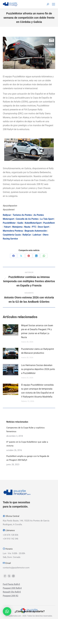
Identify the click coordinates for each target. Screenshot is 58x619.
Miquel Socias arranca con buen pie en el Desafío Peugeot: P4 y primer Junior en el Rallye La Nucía (37, 331)
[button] (7, 611)
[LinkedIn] (36, 256)
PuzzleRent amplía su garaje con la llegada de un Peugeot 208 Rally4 (27, 458)
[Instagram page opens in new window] (13, 576)
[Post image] (10, 330)
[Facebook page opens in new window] (5, 576)
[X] (21, 256)
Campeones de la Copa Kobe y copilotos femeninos (25, 429)
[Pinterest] (28, 256)
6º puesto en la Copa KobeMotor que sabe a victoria (27, 444)
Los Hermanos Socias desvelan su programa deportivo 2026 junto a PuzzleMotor (38, 369)
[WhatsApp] (43, 256)
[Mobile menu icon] (53, 4)
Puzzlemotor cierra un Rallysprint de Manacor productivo (37, 351)
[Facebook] (13, 256)
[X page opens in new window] (9, 576)
